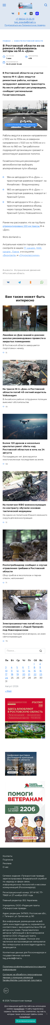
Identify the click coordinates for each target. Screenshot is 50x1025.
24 (6, 678)
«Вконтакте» (9, 255)
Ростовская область (14, 273)
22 (35, 674)
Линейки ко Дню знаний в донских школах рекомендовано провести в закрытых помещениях (24, 338)
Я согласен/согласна (26, 1021)
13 (23, 671)
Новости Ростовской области (21, 125)
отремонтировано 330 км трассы (21, 226)
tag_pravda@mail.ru (25, 22)
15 (35, 671)
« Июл (8, 691)
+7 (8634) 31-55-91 (25, 19)
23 (40, 674)
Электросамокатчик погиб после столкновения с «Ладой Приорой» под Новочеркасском (23, 626)
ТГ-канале (29, 248)
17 (6, 674)
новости (8, 270)
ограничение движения (28, 270)
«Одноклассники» (29, 255)
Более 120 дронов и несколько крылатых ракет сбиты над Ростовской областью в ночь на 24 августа (24, 448)
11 (12, 671)
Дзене (16, 251)
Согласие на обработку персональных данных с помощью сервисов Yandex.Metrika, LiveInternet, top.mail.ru (22, 977)
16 (40, 671)
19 (18, 674)
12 (18, 671)
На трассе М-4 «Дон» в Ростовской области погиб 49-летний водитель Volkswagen (24, 392)
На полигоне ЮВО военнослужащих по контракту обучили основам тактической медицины (24, 508)
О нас (5, 867)
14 (29, 671)
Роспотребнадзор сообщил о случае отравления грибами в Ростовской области (25, 568)
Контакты (7, 856)
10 (6, 671)
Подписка (8, 860)
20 (23, 674)
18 (12, 674)
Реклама (7, 863)
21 (29, 674)
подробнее (19, 1009)
